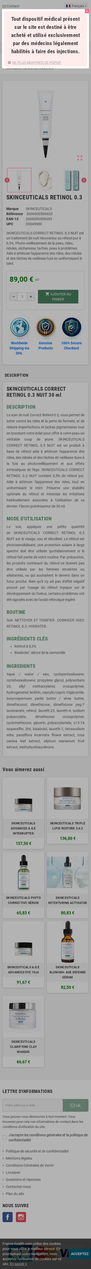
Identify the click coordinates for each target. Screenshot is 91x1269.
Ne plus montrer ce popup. (36, 63)
